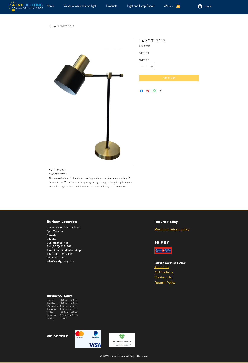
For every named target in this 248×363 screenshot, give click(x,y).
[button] (111, 6)
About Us (161, 267)
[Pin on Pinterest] (148, 91)
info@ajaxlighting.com (60, 261)
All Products (163, 272)
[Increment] (152, 66)
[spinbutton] (147, 66)
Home (52, 26)
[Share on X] (161, 91)
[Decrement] (142, 66)
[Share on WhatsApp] (154, 91)
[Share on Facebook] (141, 91)
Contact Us (163, 277)
